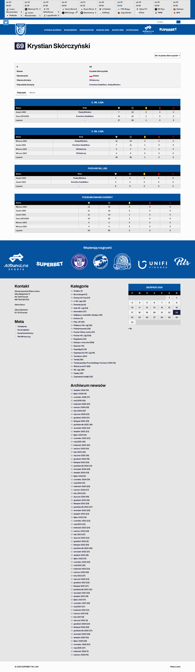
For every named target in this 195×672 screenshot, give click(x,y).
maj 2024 (78, 483)
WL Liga (77, 370)
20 (154, 312)
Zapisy (76, 373)
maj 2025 (78, 441)
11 (139, 307)
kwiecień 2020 (80, 651)
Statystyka (21, 92)
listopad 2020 (79, 627)
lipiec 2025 (78, 435)
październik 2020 (81, 630)
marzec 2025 (79, 448)
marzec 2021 (79, 613)
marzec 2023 (79, 531)
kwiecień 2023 (80, 527)
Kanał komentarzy (25, 333)
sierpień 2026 (79, 390)
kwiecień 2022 (80, 569)
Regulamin (78, 339)
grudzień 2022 (80, 541)
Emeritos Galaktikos (98, 84)
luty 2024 (78, 493)
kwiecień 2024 (80, 486)
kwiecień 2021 (80, 610)
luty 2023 (78, 534)
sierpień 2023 (79, 514)
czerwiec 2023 (80, 521)
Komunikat (78, 311)
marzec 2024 (79, 490)
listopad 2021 (79, 586)
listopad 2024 (79, 462)
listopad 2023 (79, 503)
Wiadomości (70, 30)
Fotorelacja (78, 304)
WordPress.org (24, 336)
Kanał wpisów (23, 330)
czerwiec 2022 (80, 562)
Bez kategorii (79, 294)
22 (169, 312)
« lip (130, 328)
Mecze (32, 92)
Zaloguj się (22, 326)
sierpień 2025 (79, 431)
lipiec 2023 (78, 517)
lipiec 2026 (78, 393)
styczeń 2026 (80, 414)
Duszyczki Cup (80, 298)
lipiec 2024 (78, 476)
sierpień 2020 (79, 637)
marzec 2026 (79, 407)
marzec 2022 (79, 572)
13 (154, 307)
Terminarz (78, 356)
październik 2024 (81, 466)
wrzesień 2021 (80, 593)
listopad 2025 (79, 421)
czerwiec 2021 (80, 603)
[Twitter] (6, 22)
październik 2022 (81, 548)
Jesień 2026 (118, 30)
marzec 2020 (79, 655)
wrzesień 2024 (80, 469)
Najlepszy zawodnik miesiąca (86, 315)
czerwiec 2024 (80, 479)
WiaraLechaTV (80, 366)
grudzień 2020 (80, 624)
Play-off (77, 322)
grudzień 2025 (80, 417)
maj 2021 (77, 606)
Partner (77, 318)
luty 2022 (78, 575)
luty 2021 (77, 617)
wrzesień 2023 (80, 510)
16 (177, 307)
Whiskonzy (94, 80)
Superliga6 (78, 349)
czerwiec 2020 (80, 644)
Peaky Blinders (114, 84)
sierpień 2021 (79, 596)
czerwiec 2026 (80, 397)
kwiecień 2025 (80, 445)
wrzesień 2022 (80, 551)
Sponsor (77, 346)
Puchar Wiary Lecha (82, 332)
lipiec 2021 (78, 599)
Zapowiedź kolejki (81, 376)
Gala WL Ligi (79, 308)
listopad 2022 (79, 545)
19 (147, 312)
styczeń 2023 (80, 538)
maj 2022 (78, 565)
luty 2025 (78, 452)
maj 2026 (78, 400)
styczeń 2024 (80, 497)
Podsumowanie (80, 328)
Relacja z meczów (81, 342)
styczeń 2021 (79, 620)
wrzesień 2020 (80, 634)
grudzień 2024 (80, 459)
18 (139, 312)
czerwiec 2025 (80, 438)
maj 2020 (78, 648)
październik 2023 (81, 507)
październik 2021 (81, 589)
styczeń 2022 (79, 579)
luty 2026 (78, 411)
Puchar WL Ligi (80, 335)
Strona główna (52, 30)
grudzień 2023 (80, 500)
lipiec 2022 (78, 558)
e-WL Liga (78, 301)
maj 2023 (78, 524)
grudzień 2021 (80, 582)
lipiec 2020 (78, 641)
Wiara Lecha (175, 666)
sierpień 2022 (79, 555)
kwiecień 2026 (80, 404)
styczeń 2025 (80, 455)
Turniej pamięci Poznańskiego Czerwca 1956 (93, 363)
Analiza (77, 291)
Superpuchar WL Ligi (83, 353)
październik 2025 (81, 424)
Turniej (76, 359)
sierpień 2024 (79, 472)
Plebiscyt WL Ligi (81, 325)
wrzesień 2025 (80, 428)
